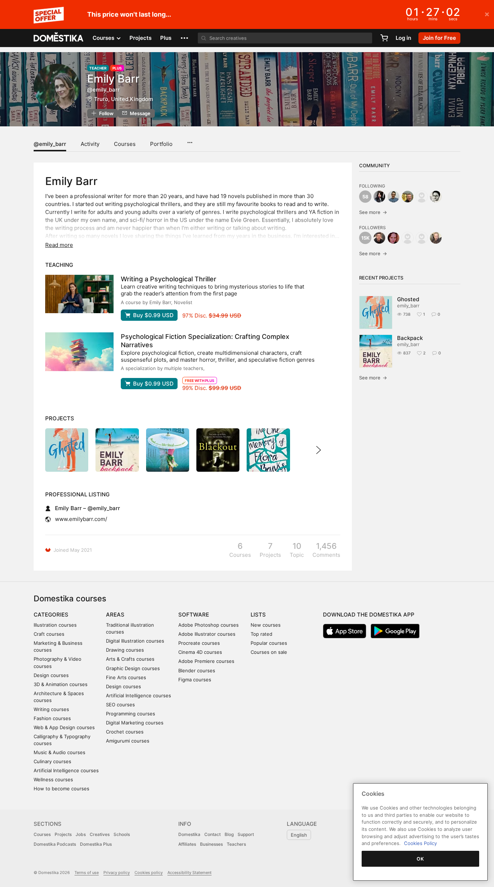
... (189, 140)
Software (193, 614)
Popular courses (269, 643)
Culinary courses (52, 761)
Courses (125, 143)
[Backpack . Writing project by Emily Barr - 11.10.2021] (117, 449)
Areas (115, 614)
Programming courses (130, 713)
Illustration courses (55, 625)
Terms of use (86, 872)
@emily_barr (50, 143)
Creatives (100, 834)
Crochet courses (125, 732)
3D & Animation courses (61, 684)
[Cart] (384, 38)
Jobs (81, 834)
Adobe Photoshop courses (208, 625)
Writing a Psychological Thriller (168, 279)
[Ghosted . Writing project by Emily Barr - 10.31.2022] (66, 449)
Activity (90, 143)
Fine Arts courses (126, 677)
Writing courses (51, 709)
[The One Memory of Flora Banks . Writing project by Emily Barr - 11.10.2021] (268, 449)
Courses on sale (269, 652)
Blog (229, 834)
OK (420, 859)
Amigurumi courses (127, 741)
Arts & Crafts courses (130, 659)
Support (246, 834)
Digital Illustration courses (135, 641)
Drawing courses (125, 650)
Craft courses (49, 634)
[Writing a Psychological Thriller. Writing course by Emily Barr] (79, 294)
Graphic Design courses (133, 668)
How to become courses (61, 788)
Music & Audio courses (59, 752)
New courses (266, 625)
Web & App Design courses (64, 727)
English (299, 835)
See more (373, 212)
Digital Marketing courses (134, 723)
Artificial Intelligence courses (66, 770)
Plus (165, 37)
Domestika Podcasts (55, 844)
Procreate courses (199, 643)
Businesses (211, 844)
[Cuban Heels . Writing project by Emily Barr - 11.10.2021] (167, 449)
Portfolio (161, 143)
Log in (403, 37)
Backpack (410, 338)
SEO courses (120, 704)
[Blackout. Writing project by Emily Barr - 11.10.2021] (217, 449)
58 (365, 196)
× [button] (487, 14)
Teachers (236, 844)
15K (365, 238)
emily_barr (408, 305)
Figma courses (194, 679)
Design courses (51, 675)
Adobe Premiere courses (206, 661)
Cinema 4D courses (200, 652)
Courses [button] (104, 37)
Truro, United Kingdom (123, 99)
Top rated (261, 634)
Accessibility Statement (189, 872)
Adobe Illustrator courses (206, 634)
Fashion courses (52, 718)
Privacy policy (116, 872)
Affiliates (187, 844)
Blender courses (196, 670)
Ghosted (408, 299)
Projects (140, 37)
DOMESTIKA (59, 38)
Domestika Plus (96, 844)
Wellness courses (53, 779)
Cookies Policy (420, 843)
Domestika (189, 834)
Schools (122, 834)
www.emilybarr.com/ (81, 519)
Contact (212, 834)
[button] (184, 38)
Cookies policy (149, 872)
